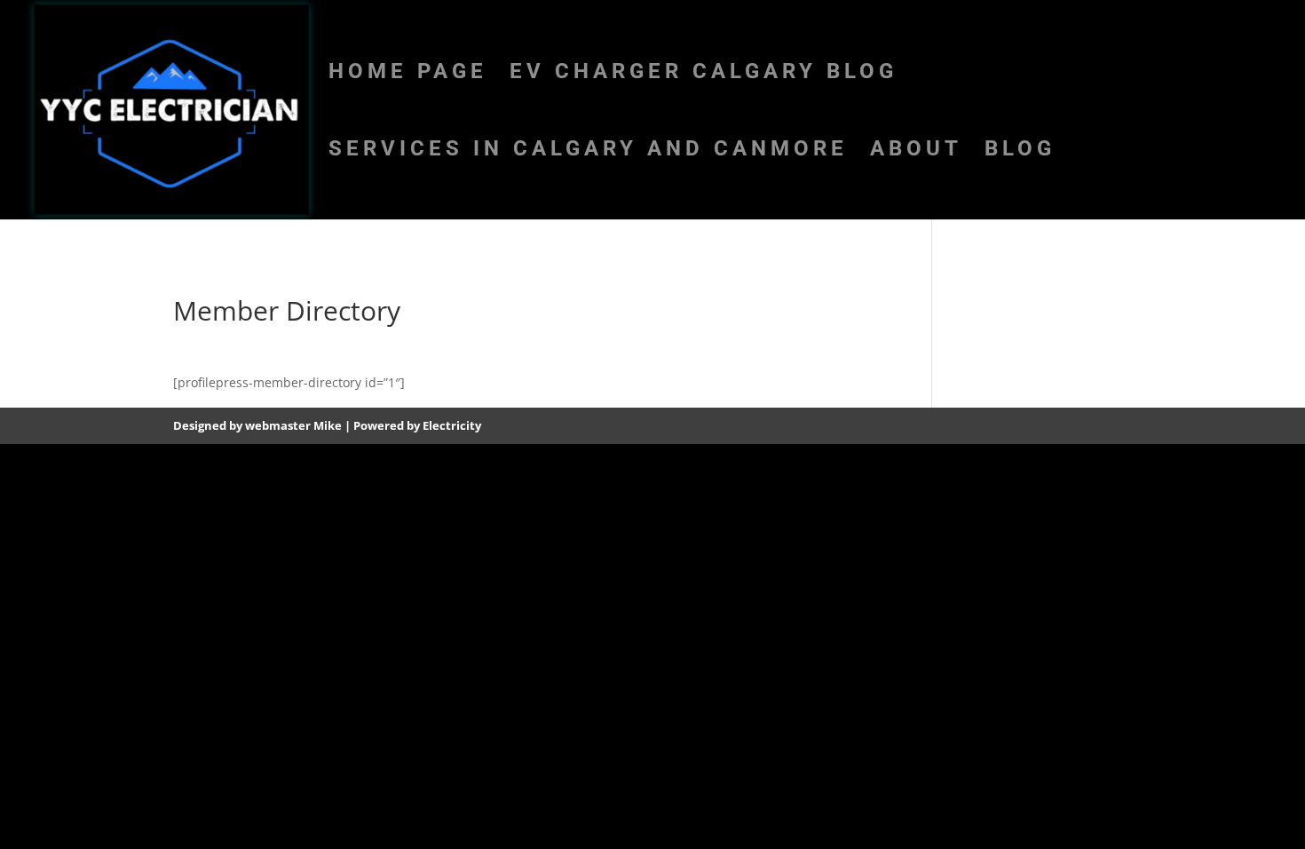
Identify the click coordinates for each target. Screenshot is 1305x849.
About (916, 151)
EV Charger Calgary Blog (704, 74)
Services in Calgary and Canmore (588, 151)
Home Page (407, 74)
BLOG (1020, 151)
